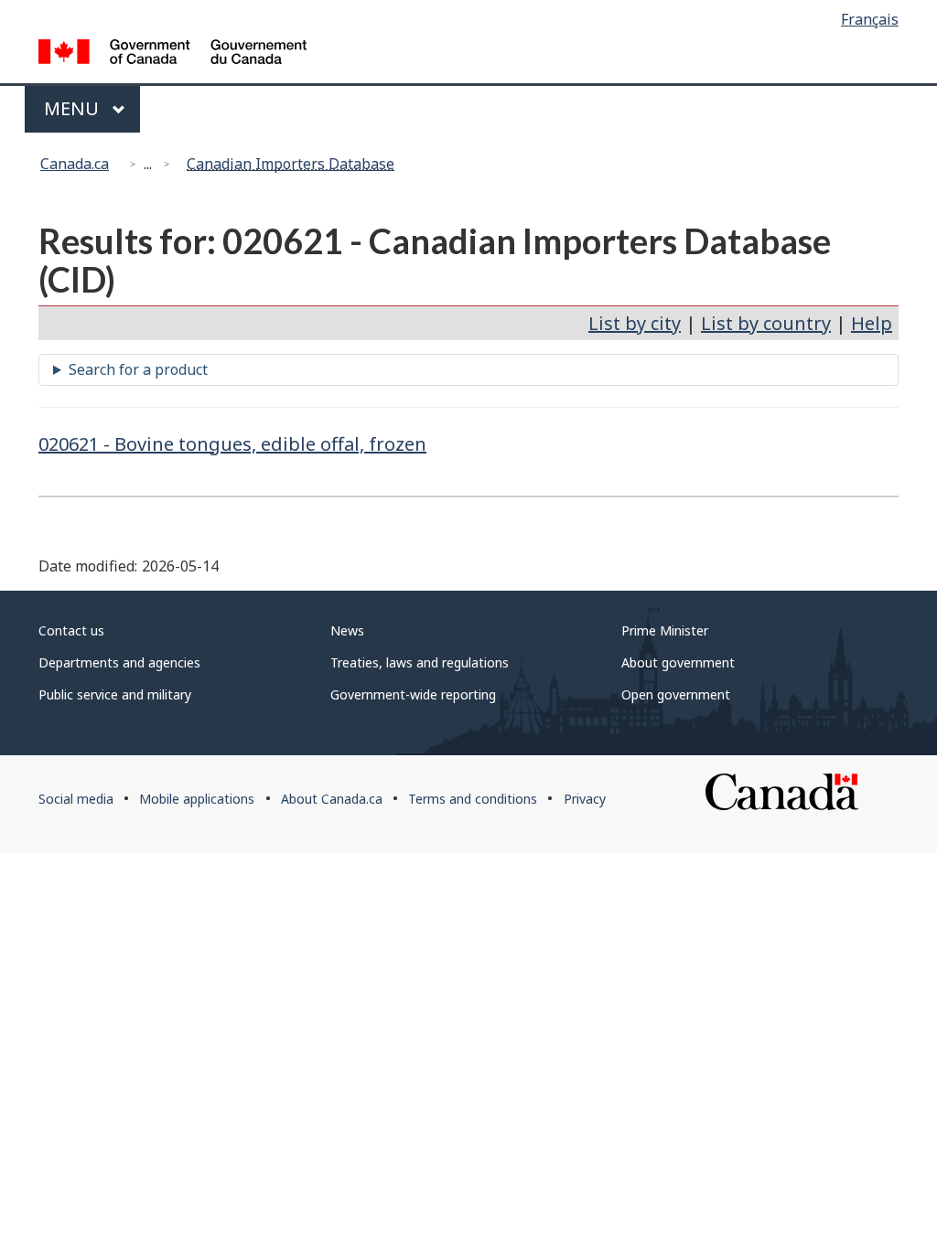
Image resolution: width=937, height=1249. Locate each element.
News (347, 630)
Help (871, 323)
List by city (634, 323)
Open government (675, 694)
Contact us (71, 630)
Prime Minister (664, 630)
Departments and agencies (119, 662)
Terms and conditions (472, 798)
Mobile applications (196, 798)
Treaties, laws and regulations (419, 662)
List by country (766, 323)
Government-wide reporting (413, 694)
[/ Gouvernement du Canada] (172, 54)
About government (678, 662)
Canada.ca (74, 164)
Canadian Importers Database (290, 164)
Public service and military (114, 694)
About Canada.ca (331, 798)
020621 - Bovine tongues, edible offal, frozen (232, 444)
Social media (75, 798)
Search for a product (138, 369)
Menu (73, 108)
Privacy (585, 798)
